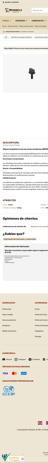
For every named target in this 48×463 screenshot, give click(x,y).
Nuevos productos (9, 320)
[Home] (5, 37)
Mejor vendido (7, 315)
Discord (9, 359)
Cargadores (39, 331)
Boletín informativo (9, 331)
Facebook (36, 359)
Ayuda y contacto (12, 2)
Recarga (38, 336)
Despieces (20, 21)
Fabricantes (38, 21)
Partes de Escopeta (40, 26)
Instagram (22, 359)
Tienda (5, 21)
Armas (4, 26)
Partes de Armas (13, 26)
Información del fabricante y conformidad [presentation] (20, 239)
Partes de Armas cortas (26, 26)
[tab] (20, 239)
